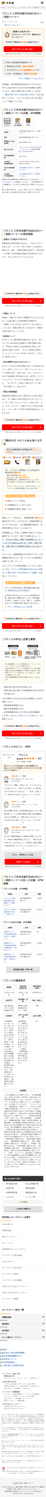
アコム (13, 1378)
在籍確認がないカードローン (14, 1249)
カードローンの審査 (10, 1299)
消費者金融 (6, 1230)
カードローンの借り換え (12, 1267)
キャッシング (7, 1243)
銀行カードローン (9, 1236)
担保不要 (10, 1188)
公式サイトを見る (23, 862)
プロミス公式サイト (31, 715)
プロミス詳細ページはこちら (30, 78)
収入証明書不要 (32, 1184)
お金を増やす (24, 1386)
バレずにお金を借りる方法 (13, 1384)
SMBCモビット (35, 1378)
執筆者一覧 (35, 1487)
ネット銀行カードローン (12, 1337)
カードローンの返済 (10, 1274)
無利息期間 (30, 1188)
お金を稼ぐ (17, 1388)
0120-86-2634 (27, 151)
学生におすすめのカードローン (15, 1292)
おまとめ (10, 1197)
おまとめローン (8, 1261)
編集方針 (42, 1487)
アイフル (7, 1378)
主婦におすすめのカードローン (15, 1286)
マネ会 (3, 7)
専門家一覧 (27, 1487)
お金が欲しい (8, 1388)
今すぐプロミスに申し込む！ (23, 49)
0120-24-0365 (36, 147)
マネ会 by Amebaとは (7, 1487)
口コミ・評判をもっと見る (23, 855)
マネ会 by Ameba (13, 1434)
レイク (26, 1378)
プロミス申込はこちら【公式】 (20, 607)
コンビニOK (31, 1197)
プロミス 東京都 (33, 7)
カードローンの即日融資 (12, 1255)
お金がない (26, 1388)
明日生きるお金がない (11, 1386)
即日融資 (18, 1398)
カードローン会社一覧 (11, 1374)
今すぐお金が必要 (29, 1384)
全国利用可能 (11, 1192)
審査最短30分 (31, 1192)
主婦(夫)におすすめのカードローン (15, 1406)
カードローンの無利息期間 (13, 1394)
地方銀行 (5, 1330)
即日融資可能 (11, 1184)
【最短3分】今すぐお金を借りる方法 (19, 94)
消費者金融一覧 (9, 1376)
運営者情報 (19, 1487)
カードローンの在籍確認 (12, 1280)
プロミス (22, 7)
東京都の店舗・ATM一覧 (23, 969)
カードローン (12, 7)
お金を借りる (7, 1224)
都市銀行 (5, 1324)
